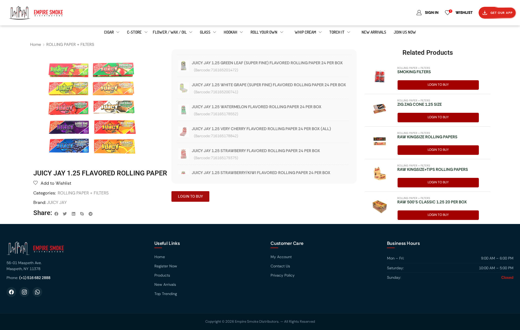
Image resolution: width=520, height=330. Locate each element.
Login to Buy (438, 84)
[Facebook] (11, 292)
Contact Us (280, 266)
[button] (56, 214)
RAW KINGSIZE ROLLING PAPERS (427, 136)
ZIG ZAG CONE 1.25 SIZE (419, 104)
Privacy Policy (283, 275)
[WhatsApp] (37, 292)
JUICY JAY (57, 202)
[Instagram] (24, 292)
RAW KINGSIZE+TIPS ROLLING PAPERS (432, 169)
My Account (281, 256)
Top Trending (165, 293)
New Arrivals (165, 284)
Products (162, 275)
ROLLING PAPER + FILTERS (70, 44)
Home (35, 44)
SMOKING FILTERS (414, 71)
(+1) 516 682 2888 (34, 277)
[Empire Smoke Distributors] (75, 250)
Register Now (165, 266)
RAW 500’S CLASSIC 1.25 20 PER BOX (432, 202)
